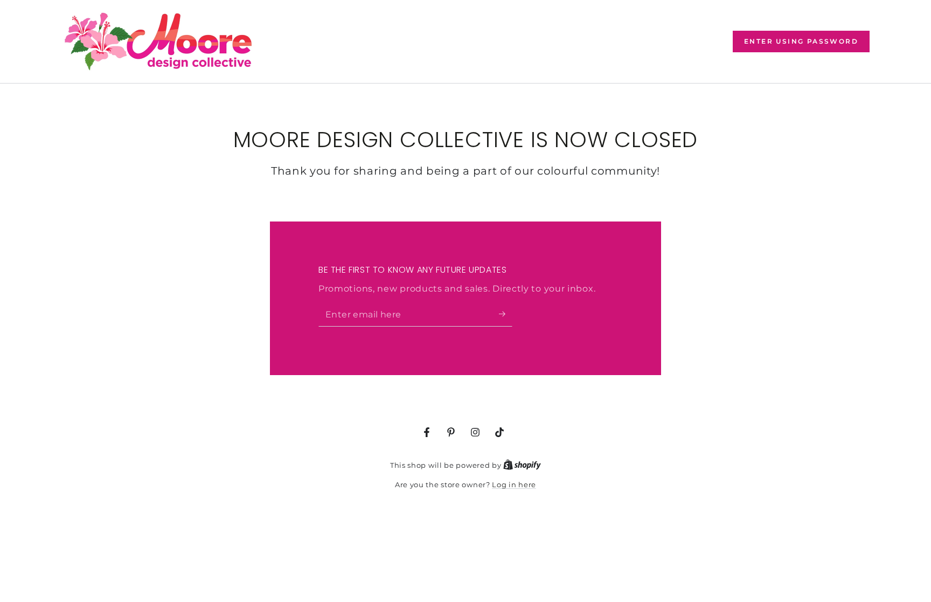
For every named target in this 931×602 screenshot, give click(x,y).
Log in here (514, 484)
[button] (801, 41)
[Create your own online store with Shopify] (522, 465)
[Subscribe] (505, 314)
